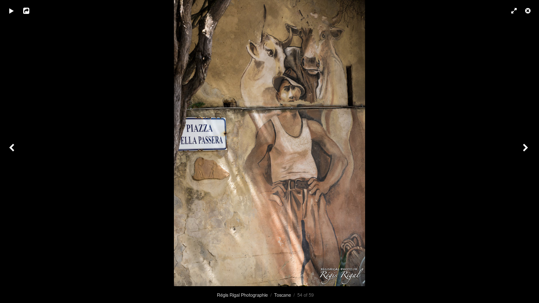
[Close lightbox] (528, 10)
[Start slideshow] (11, 10)
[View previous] (12, 151)
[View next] (526, 151)
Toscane (282, 294)
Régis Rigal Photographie (242, 294)
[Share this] (33, 10)
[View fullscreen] (509, 10)
